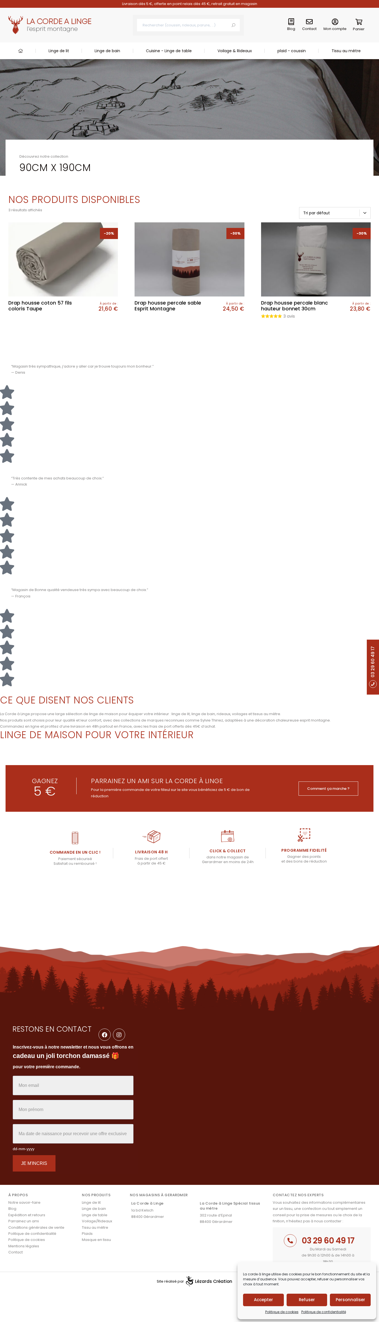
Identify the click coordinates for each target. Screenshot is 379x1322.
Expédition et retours (26, 1215)
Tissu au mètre (346, 51)
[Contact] (309, 22)
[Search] (233, 25)
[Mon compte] (335, 22)
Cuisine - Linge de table (169, 51)
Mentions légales (23, 1246)
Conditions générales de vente (36, 1227)
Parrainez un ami (23, 1221)
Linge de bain (107, 51)
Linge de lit (59, 51)
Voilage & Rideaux (235, 51)
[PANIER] (359, 23)
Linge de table (94, 1215)
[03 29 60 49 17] (290, 1240)
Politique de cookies (282, 1312)
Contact (309, 28)
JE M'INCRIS (34, 1163)
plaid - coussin (291, 51)
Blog (291, 28)
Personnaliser (350, 1300)
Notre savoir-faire (24, 1202)
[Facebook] (104, 1035)
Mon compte (335, 28)
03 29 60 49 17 (328, 1240)
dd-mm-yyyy (23, 1149)
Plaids (87, 1233)
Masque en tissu (96, 1239)
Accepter (263, 1300)
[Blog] (291, 22)
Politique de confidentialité (323, 1312)
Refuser (307, 1300)
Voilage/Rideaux (97, 1221)
